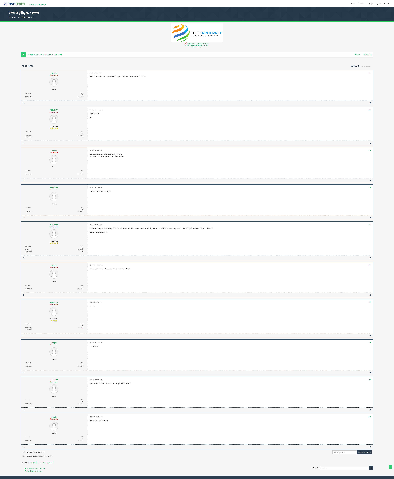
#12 (370, 110)
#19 (370, 379)
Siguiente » (49, 462)
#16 (370, 265)
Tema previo (28, 452)
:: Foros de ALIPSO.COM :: (35, 55)
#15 (370, 224)
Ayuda (378, 4)
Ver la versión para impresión (35, 468)
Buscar (386, 4)
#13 (370, 150)
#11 (370, 73)
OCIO (45, 55)
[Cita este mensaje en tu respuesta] (370, 102)
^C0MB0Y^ (54, 110)
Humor (50, 55)
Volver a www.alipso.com (38, 5)
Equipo (370, 4)
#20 (370, 417)
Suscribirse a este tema (34, 471)
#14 (370, 187)
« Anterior (32, 462)
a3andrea (54, 302)
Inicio (353, 4)
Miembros (361, 4)
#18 (370, 342)
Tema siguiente (38, 452)
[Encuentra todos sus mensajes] (23, 102)
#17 (370, 302)
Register (368, 54)
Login (358, 54)
